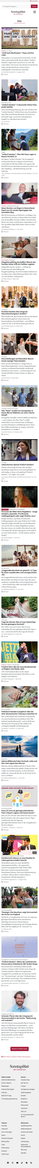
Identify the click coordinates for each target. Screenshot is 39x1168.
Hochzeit (4, 1151)
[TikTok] (22, 1163)
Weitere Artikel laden (19, 1049)
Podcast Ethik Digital (7, 1089)
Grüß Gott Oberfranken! (8, 1080)
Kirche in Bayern (6, 1083)
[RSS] (31, 1163)
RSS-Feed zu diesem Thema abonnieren (16, 1056)
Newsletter (24, 1102)
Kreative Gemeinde (27, 1132)
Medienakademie (26, 1129)
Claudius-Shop (25, 1080)
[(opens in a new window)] (8, 1163)
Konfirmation (5, 1148)
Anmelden (35, 1)
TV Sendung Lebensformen (9, 1099)
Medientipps (5, 1086)
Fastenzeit (4, 1129)
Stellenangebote (26, 1093)
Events (23, 1135)
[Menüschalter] (34, 12)
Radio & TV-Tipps (6, 1096)
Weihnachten (5, 1141)
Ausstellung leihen (26, 1126)
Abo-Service (24, 1083)
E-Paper (23, 1086)
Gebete (23, 1138)
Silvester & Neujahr (7, 1138)
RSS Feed (24, 1150)
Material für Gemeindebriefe (26, 1146)
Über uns (23, 1111)
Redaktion (24, 1099)
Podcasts (4, 1093)
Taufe (3, 1145)
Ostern (3, 1135)
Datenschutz (24, 1105)
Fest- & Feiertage (6, 1132)
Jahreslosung (25, 1141)
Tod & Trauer (5, 1154)
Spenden (23, 1153)
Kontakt (23, 1096)
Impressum (24, 1108)
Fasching (4, 1126)
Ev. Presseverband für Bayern (27, 1116)
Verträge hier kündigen (28, 1089)
